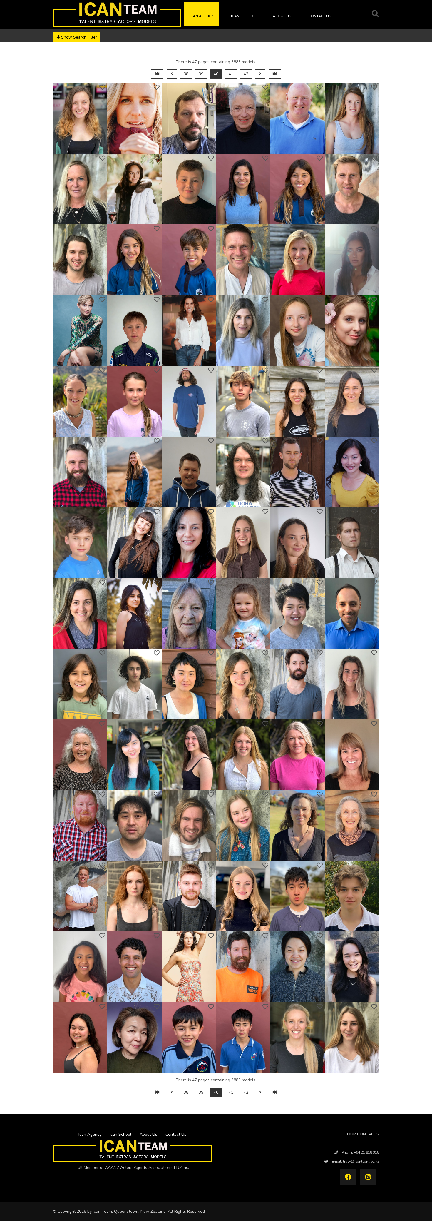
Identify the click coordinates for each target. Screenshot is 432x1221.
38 (186, 74)
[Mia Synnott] (134, 896)
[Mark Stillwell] (243, 259)
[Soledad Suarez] (80, 613)
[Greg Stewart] (297, 118)
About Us (282, 16)
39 (201, 74)
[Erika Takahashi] (80, 1037)
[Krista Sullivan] (352, 684)
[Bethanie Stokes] (80, 330)
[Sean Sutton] (80, 825)
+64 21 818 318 (366, 1152)
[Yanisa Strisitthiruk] (352, 472)
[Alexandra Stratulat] (297, 401)
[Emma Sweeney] (297, 825)
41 (231, 74)
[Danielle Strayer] (134, 472)
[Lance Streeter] (189, 472)
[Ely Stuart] (134, 542)
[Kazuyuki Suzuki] (134, 825)
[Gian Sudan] (80, 684)
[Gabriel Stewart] (189, 259)
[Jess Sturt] (297, 542)
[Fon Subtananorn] (297, 613)
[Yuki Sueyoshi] (189, 684)
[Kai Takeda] (243, 1037)
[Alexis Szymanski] (189, 896)
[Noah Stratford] (243, 401)
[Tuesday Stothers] (80, 401)
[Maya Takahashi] (352, 966)
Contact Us (320, 16)
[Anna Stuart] (189, 542)
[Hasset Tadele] (80, 966)
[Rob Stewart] (352, 189)
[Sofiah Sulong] (134, 754)
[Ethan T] (297, 896)
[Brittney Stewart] (352, 118)
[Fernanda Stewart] (243, 189)
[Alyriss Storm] (297, 330)
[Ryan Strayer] (80, 472)
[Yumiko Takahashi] (134, 1037)
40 (216, 74)
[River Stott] (134, 401)
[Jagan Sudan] (134, 684)
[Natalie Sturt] (243, 542)
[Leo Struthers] (80, 542)
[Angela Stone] (189, 330)
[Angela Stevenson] (243, 118)
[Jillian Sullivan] (80, 754)
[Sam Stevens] (189, 118)
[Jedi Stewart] (189, 189)
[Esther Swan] (243, 825)
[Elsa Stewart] (134, 189)
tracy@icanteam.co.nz (361, 1161)
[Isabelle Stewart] (297, 189)
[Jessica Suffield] (243, 684)
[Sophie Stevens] (134, 118)
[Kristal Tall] (297, 1037)
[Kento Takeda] (189, 1037)
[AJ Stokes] (134, 330)
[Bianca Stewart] (134, 259)
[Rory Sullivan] (297, 684)
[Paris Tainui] (134, 966)
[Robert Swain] (189, 825)
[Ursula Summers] (189, 754)
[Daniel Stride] (243, 472)
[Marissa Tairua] (189, 966)
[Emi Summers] (243, 754)
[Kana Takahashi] (297, 966)
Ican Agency (201, 16)
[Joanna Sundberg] (352, 754)
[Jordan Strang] (189, 401)
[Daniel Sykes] (80, 896)
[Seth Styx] (352, 542)
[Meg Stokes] (352, 259)
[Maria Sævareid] (243, 896)
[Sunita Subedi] (134, 613)
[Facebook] (348, 1177)
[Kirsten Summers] (297, 754)
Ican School (243, 16)
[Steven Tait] (243, 966)
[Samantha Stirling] (297, 259)
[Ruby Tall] (352, 1037)
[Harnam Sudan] (352, 613)
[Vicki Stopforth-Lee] (243, 330)
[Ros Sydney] (352, 825)
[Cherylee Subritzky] (243, 613)
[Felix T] (352, 896)
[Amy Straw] (352, 401)
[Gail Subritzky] (189, 613)
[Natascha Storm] (352, 330)
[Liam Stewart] (80, 259)
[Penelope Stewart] (80, 189)
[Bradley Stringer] (297, 472)
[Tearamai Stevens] (80, 118)
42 (246, 74)
